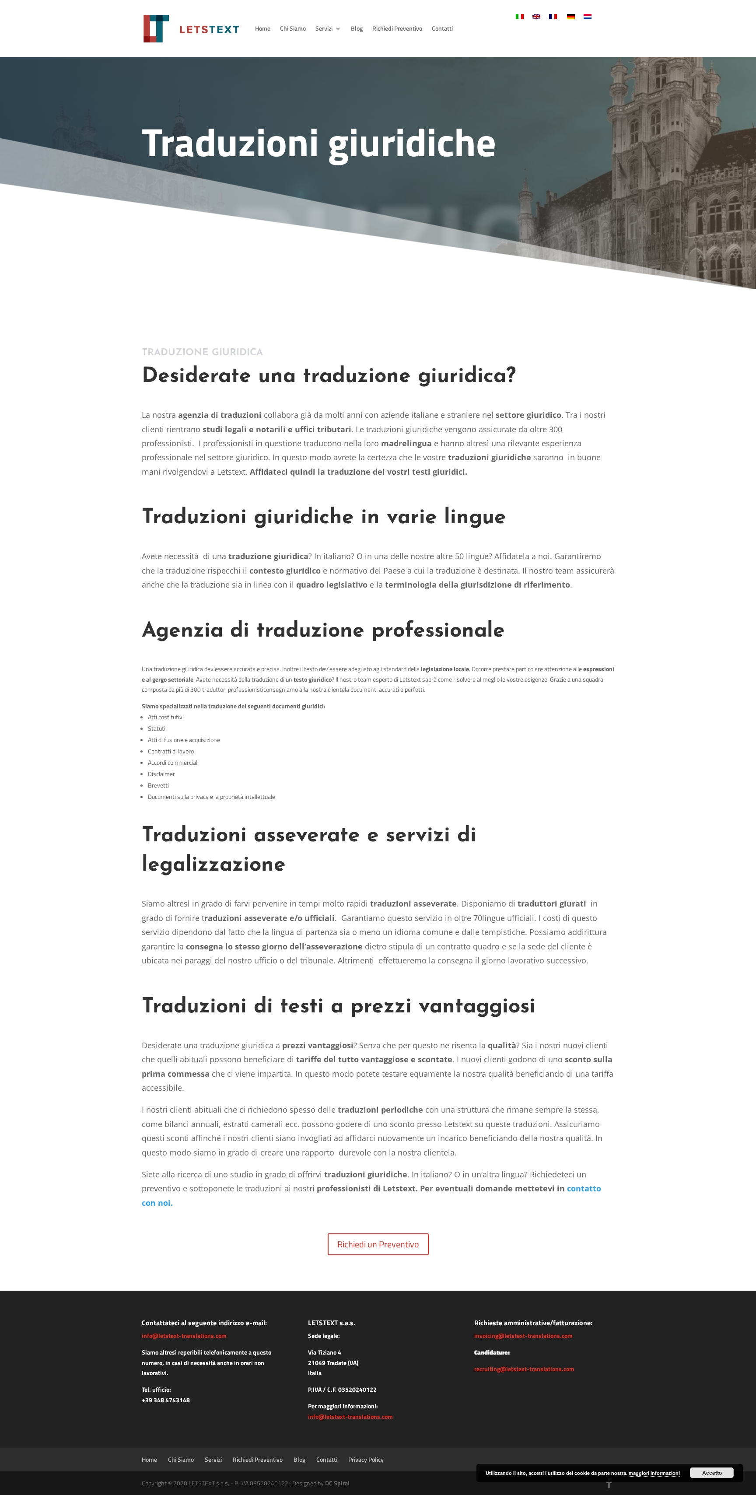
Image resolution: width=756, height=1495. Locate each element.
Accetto (712, 1473)
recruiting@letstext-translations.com (524, 1368)
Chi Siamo (293, 28)
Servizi (323, 28)
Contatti (442, 28)
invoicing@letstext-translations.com (523, 1335)
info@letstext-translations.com (184, 1335)
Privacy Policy (366, 1459)
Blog (357, 28)
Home (262, 28)
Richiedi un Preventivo (378, 1244)
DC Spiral (337, 1483)
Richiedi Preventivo (397, 28)
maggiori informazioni (654, 1473)
